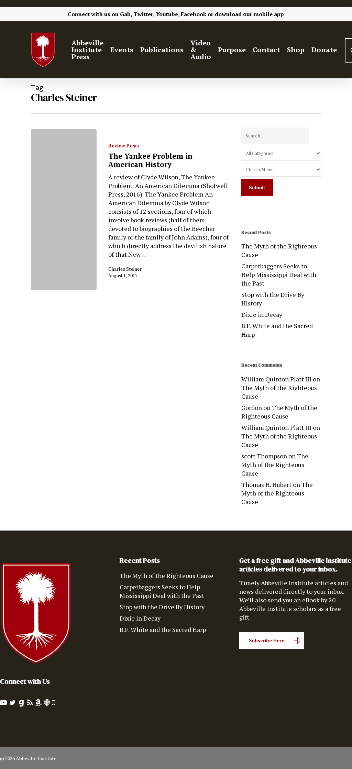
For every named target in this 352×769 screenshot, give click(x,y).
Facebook (193, 14)
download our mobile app (249, 14)
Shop (296, 49)
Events (121, 49)
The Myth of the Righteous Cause (279, 250)
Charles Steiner (125, 269)
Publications (162, 49)
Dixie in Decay (261, 314)
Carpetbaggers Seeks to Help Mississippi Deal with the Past (278, 274)
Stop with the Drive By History (272, 298)
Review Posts (124, 145)
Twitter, (143, 14)
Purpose (232, 49)
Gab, (126, 14)
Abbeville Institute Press (87, 50)
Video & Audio (200, 50)
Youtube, (167, 14)
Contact (266, 49)
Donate (324, 49)
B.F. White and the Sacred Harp (277, 330)
